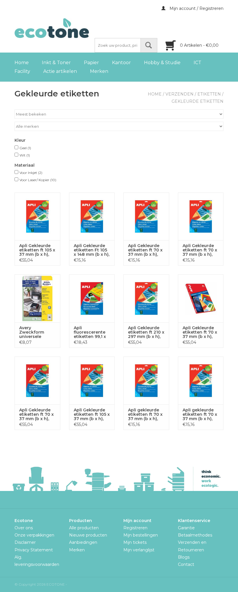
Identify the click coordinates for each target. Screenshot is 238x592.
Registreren (135, 527)
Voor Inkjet (30, 172)
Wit (24, 155)
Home (22, 62)
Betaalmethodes (195, 535)
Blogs (184, 557)
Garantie (186, 527)
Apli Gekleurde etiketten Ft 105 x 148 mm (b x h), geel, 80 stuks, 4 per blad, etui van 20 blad (91, 250)
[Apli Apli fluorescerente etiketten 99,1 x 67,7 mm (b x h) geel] (92, 298)
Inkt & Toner (56, 62)
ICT (197, 62)
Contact (186, 564)
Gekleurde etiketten (197, 101)
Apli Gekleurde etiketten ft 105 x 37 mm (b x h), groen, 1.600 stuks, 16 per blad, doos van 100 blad (37, 250)
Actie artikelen (60, 71)
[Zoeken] (148, 45)
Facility (22, 71)
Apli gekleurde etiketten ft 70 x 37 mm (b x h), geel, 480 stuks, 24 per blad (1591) (200, 414)
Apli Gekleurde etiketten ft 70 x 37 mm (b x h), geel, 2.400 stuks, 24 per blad (36, 414)
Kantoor (121, 62)
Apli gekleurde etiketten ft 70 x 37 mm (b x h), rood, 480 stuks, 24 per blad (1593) (145, 414)
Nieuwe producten (88, 535)
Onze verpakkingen (34, 535)
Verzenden (179, 94)
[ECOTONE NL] (64, 28)
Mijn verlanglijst (138, 550)
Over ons (24, 527)
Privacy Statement (34, 550)
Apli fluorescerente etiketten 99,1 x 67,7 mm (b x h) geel (90, 332)
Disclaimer (25, 542)
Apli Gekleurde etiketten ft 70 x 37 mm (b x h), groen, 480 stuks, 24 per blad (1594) (145, 250)
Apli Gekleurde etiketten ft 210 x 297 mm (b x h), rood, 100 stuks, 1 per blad (146, 332)
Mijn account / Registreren (195, 8)
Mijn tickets (135, 542)
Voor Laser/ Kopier (37, 180)
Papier (91, 62)
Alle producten (84, 527)
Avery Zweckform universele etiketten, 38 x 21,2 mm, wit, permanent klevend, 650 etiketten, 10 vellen (34, 332)
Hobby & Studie (162, 62)
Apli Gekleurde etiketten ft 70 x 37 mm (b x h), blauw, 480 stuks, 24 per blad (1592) (200, 250)
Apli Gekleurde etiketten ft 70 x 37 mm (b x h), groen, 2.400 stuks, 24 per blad (200, 332)
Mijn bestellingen (140, 535)
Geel (25, 148)
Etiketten (209, 94)
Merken (99, 71)
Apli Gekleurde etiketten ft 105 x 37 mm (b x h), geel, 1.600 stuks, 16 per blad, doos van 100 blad (92, 414)
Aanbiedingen (83, 542)
